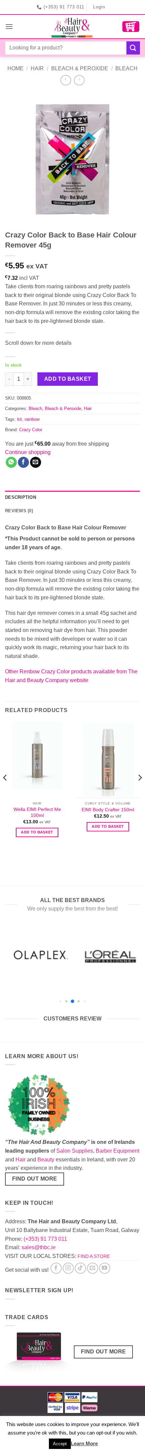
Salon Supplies (74, 1151)
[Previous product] (79, 80)
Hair (37, 68)
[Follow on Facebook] (56, 1268)
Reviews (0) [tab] (19, 510)
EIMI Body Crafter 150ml (108, 809)
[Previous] (5, 790)
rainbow (32, 419)
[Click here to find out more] (38, 1354)
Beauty (45, 1159)
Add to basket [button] (37, 832)
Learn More (84, 1443)
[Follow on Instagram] (68, 1268)
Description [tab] (20, 497)
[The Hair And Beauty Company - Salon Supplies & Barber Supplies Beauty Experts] (72, 26)
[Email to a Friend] (35, 462)
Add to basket (67, 379)
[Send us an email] (92, 1268)
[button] (9, 26)
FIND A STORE (94, 1256)
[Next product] (65, 80)
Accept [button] (60, 1443)
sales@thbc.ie (39, 1247)
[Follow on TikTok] (80, 1268)
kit (19, 419)
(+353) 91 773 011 (45, 1239)
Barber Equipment (117, 1151)
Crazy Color (30, 429)
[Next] (140, 790)
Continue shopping (28, 452)
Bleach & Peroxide (79, 68)
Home (15, 68)
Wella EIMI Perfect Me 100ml (37, 812)
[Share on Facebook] (23, 462)
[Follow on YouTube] (104, 1268)
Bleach (126, 68)
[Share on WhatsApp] (11, 462)
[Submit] (133, 47)
